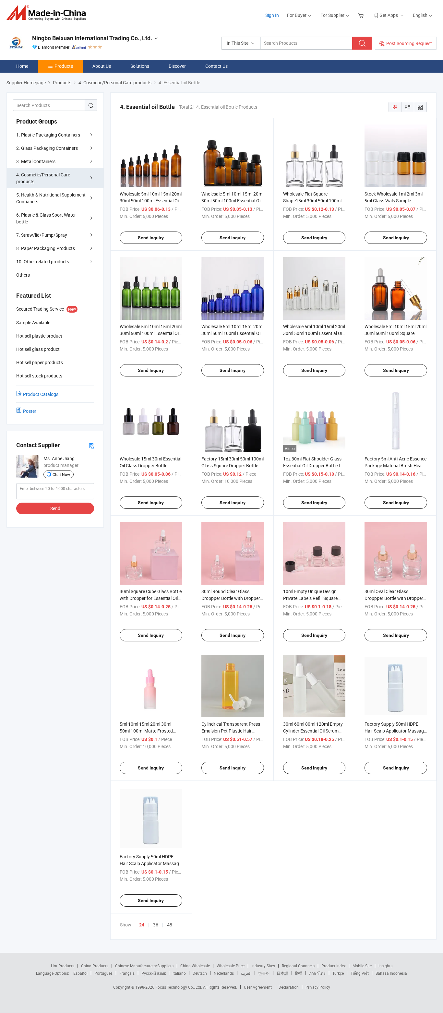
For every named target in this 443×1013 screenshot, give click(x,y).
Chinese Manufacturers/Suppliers (144, 965)
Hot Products (62, 965)
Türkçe (338, 973)
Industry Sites (263, 965)
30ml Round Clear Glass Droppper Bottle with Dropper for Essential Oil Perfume (230, 598)
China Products (94, 965)
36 (155, 925)
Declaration (289, 987)
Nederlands (224, 973)
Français (127, 973)
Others (23, 275)
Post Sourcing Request (409, 43)
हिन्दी (298, 973)
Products (63, 66)
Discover (177, 66)
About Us (101, 66)
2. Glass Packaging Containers (47, 148)
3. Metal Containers (35, 161)
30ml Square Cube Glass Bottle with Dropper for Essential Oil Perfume (151, 598)
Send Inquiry (151, 237)
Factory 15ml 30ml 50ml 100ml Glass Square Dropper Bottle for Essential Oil (232, 465)
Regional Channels (298, 965)
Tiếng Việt (360, 973)
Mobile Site (362, 965)
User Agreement (258, 987)
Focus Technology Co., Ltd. (179, 987)
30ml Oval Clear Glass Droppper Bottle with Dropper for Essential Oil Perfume (394, 598)
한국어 (264, 973)
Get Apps (388, 15)
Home (22, 66)
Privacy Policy (317, 987)
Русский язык (153, 973)
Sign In (272, 15)
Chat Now (61, 474)
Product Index (333, 965)
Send (55, 508)
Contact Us (216, 66)
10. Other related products (42, 261)
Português (103, 973)
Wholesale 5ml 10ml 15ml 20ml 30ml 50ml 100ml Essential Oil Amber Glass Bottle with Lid (232, 200)
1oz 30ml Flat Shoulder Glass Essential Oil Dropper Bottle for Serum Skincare (313, 465)
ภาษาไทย (317, 973)
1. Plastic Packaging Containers (48, 135)
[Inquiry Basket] (361, 15)
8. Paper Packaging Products (45, 248)
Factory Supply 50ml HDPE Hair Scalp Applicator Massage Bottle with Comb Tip (395, 731)
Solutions (139, 66)
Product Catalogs (40, 394)
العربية (246, 973)
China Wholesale (195, 965)
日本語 (282, 973)
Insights (385, 965)
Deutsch (200, 973)
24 (141, 924)
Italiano (179, 973)
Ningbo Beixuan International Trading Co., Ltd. (92, 38)
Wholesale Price (231, 965)
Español (80, 973)
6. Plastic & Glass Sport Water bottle (46, 218)
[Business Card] (91, 445)
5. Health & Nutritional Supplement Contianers (51, 198)
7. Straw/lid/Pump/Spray (41, 235)
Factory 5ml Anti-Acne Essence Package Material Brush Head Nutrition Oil (395, 465)
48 (169, 925)
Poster (29, 411)
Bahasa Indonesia (391, 973)
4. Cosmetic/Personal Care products (43, 178)
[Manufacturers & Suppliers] (48, 12)
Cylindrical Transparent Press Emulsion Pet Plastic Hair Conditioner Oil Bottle (230, 731)
